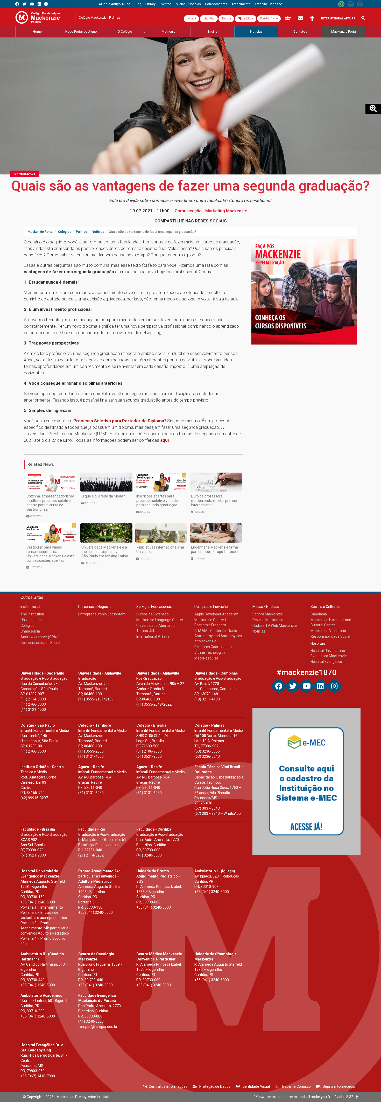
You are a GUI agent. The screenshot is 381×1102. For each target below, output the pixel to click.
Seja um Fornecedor (339, 1086)
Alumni (191, 18)
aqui (164, 440)
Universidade (25, 174)
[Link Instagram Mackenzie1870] (46, 4)
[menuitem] (114, 4)
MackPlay (209, 18)
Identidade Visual (256, 1086)
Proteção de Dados (214, 1086)
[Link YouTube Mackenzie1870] (32, 4)
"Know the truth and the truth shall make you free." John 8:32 (305, 1097)
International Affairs (338, 18)
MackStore (247, 18)
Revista (226, 18)
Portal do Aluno (269, 18)
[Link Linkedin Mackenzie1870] (39, 4)
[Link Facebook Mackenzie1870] (17, 4)
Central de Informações (168, 1086)
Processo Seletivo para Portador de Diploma (118, 420)
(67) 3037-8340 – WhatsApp (217, 813)
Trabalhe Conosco (296, 1086)
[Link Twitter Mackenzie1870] (24, 4)
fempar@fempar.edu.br (97, 1026)
